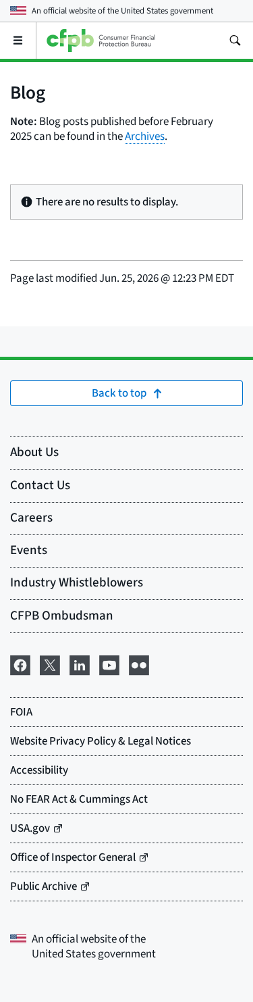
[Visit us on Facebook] (20, 664)
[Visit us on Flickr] (139, 664)
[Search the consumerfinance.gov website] (235, 40)
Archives (145, 136)
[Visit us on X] (50, 664)
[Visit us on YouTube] (109, 664)
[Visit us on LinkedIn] (79, 664)
